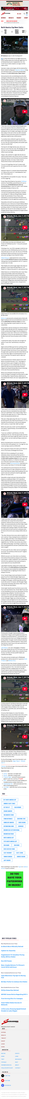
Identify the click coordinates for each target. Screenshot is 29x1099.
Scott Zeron (19, 853)
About (17, 1065)
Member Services (6, 1065)
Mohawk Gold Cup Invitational (11, 830)
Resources (18, 1059)
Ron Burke (16, 845)
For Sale (3, 1062)
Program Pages (7, 777)
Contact (17, 1068)
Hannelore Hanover (20, 70)
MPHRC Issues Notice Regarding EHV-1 (14, 994)
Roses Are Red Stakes (9, 849)
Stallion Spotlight (7, 1068)
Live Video (6, 787)
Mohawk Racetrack (9, 834)
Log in (19, 866)
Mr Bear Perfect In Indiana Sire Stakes (14, 982)
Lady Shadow (4, 647)
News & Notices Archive (11, 21)
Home (3, 1046)
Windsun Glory (12, 660)
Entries (3, 18)
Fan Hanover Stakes (9, 815)
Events (17, 1053)
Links (16, 1056)
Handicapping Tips (8, 783)
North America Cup (9, 838)
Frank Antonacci (8, 819)
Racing (3, 1053)
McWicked (23, 181)
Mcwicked (20, 826)
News (2, 21)
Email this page (5, 31)
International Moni (15, 463)
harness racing (21, 856)
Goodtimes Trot (21, 819)
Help (16, 1062)
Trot (2, 1059)
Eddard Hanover (5, 258)
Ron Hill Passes (6, 961)
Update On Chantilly (8, 950)
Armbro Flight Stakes (9, 803)
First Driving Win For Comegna (12, 998)
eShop (26, 18)
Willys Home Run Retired (10, 990)
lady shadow (7, 860)
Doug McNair (17, 807)
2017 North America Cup (9, 800)
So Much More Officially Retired (12, 946)
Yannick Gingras (8, 856)
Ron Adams (6, 845)
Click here (3, 766)
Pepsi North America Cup (10, 841)
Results (11, 18)
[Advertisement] (14, 912)
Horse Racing (22, 822)
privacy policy (23, 1096)
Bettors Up (4, 318)
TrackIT (19, 18)
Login (20, 13)
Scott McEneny (8, 853)
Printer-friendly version (17, 31)
